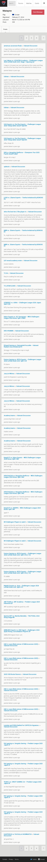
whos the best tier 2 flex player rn (15, 212)
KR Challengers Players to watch (15, 522)
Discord (42, 859)
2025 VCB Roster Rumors (12, 674)
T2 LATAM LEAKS (9, 286)
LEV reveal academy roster (13, 260)
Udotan (6, 76)
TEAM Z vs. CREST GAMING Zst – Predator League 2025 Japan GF (22, 782)
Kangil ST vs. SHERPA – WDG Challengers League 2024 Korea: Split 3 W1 (22, 508)
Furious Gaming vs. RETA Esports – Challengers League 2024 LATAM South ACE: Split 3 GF (22, 360)
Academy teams (9, 415)
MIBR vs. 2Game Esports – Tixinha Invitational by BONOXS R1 (23, 231)
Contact (4, 859)
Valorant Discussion (30, 46)
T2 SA (6, 273)
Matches (29, 3)
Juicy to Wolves (9, 373)
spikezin (7, 166)
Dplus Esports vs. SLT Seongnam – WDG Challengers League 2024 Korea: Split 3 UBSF (21, 317)
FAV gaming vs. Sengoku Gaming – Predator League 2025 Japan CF (23, 744)
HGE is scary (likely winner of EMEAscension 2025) (21, 644)
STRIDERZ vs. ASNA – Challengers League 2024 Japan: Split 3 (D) (22, 303)
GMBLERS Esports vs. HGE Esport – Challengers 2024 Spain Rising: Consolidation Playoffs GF (22, 630)
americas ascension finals (13, 46)
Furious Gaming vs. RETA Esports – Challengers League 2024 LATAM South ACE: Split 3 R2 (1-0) (22, 554)
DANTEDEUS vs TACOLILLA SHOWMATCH (18, 834)
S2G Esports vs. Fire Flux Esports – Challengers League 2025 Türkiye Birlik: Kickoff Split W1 (22, 125)
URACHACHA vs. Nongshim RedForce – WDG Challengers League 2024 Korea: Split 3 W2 (23, 476)
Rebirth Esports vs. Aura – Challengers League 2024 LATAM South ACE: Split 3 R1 (21, 586)
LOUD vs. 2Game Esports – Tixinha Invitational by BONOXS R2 (23, 198)
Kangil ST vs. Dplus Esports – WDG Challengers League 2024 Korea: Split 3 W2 (22, 458)
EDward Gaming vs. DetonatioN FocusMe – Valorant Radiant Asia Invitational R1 (21, 346)
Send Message (38, 12)
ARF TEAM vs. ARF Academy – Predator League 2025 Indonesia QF (22, 602)
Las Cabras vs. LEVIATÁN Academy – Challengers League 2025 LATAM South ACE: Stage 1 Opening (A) (23, 61)
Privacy (11, 859)
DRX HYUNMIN (8, 331)
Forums (20, 3)
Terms (17, 859)
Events (37, 3)
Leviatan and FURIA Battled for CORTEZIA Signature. (21, 725)
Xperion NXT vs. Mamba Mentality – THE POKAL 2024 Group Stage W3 (22, 616)
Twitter (34, 859)
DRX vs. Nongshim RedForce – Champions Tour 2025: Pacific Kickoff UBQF (22, 153)
